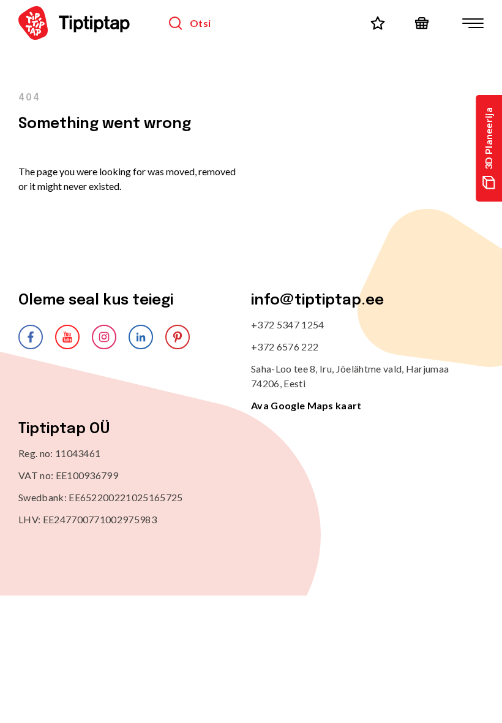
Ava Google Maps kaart (306, 405)
